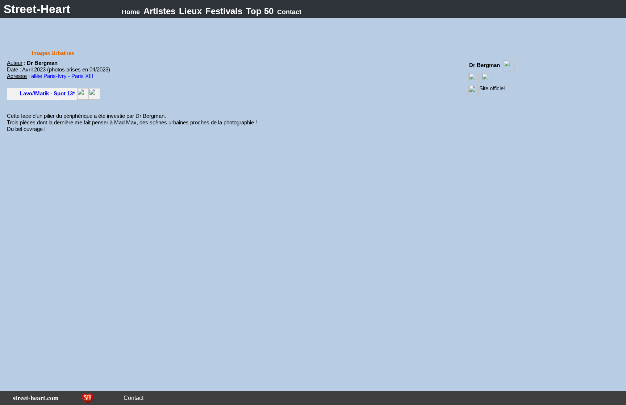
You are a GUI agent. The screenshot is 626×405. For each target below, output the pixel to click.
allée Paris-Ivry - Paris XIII (62, 76)
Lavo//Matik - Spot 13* (47, 93)
